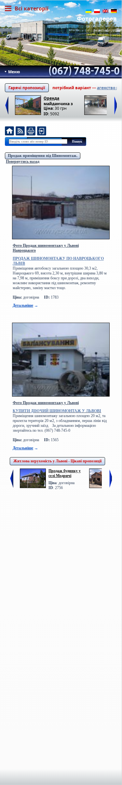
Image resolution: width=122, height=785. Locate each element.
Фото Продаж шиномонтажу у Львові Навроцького (46, 248)
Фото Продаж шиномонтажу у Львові (46, 402)
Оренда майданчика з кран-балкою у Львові (58, 100)
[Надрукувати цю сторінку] (30, 131)
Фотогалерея (97, 18)
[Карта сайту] (41, 131)
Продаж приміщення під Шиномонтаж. (42, 155)
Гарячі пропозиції (26, 88)
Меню (13, 72)
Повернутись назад (22, 161)
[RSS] (20, 131)
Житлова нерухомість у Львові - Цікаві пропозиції (57, 461)
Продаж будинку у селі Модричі (64, 473)
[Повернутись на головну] (9, 131)
